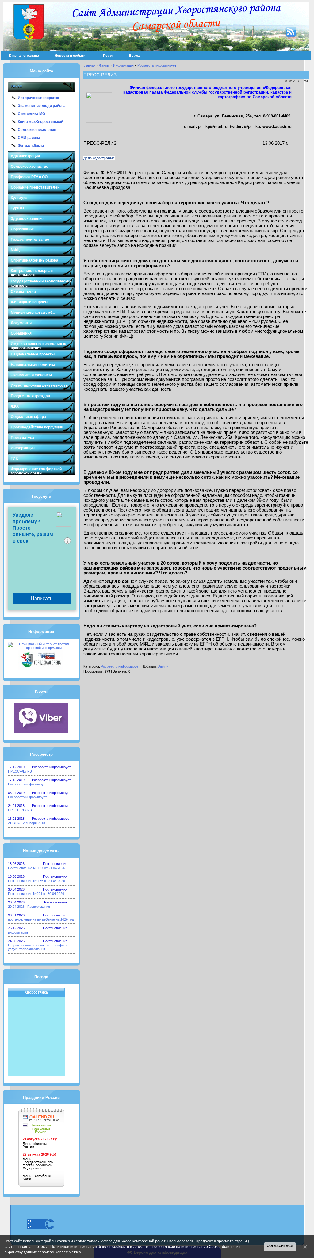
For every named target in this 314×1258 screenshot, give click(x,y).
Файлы (104, 65)
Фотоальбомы (31, 146)
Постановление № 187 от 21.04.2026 (36, 868)
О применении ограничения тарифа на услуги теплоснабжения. (38, 947)
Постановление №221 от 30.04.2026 (36, 894)
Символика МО (31, 114)
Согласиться (280, 1246)
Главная (89, 65)
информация (18, 932)
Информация (123, 65)
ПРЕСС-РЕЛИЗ (20, 771)
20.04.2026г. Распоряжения (29, 906)
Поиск (108, 55)
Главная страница (24, 55)
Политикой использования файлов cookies (87, 1247)
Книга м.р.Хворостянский (40, 122)
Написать (41, 598)
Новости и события (71, 55)
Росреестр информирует (27, 784)
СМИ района (29, 138)
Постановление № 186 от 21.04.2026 (36, 881)
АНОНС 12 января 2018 (26, 823)
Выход (134, 55)
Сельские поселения (37, 130)
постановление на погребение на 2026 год (41, 919)
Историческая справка (38, 98)
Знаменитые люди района (42, 106)
